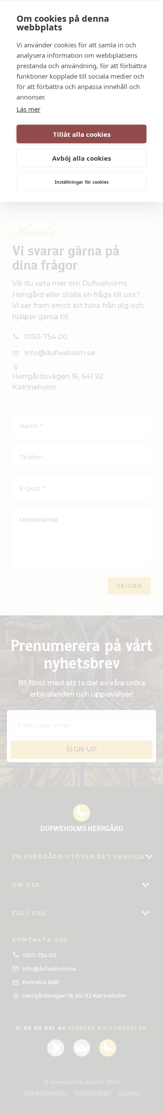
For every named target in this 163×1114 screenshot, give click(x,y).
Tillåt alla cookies (81, 134)
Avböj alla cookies (81, 158)
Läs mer (28, 109)
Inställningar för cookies (82, 182)
